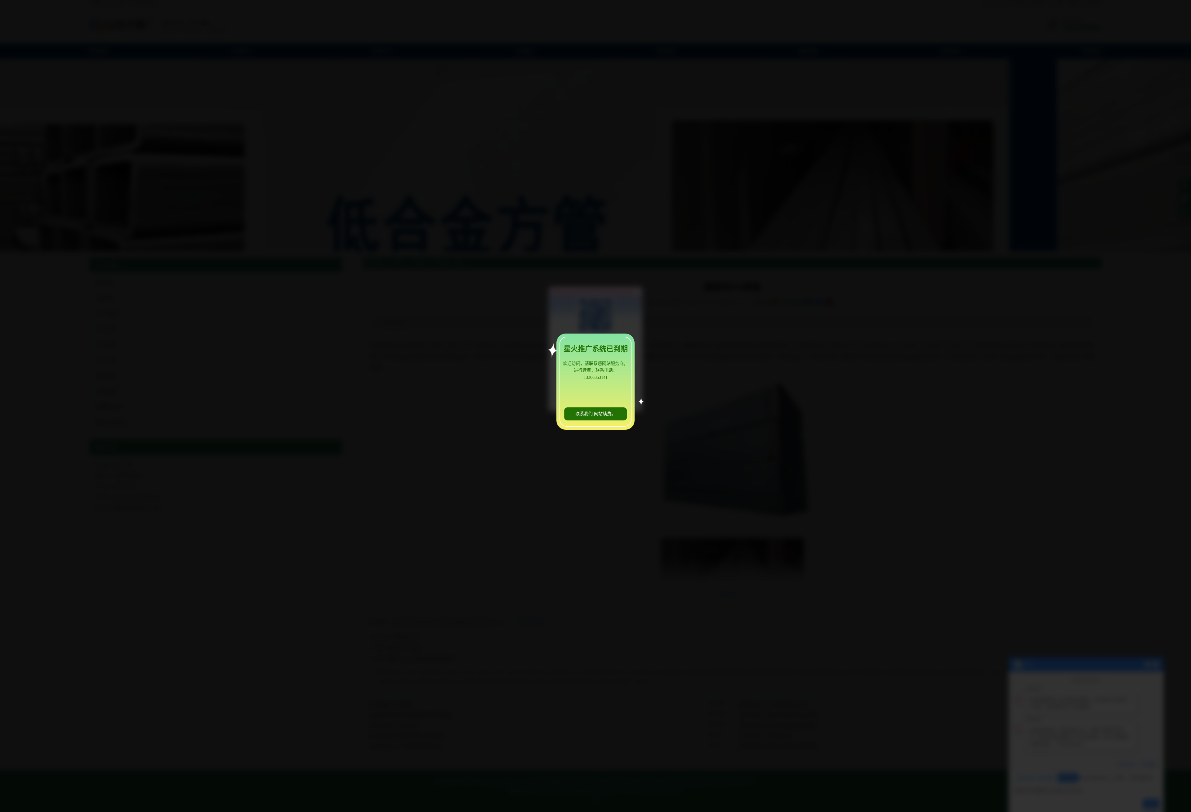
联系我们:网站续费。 (595, 413)
